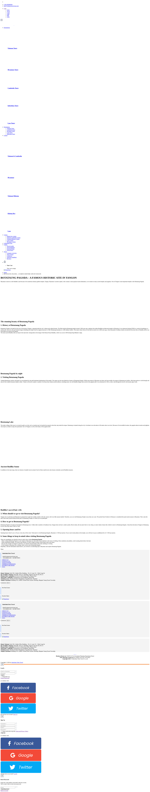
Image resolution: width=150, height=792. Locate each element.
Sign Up (15, 714)
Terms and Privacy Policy (22, 731)
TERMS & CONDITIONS (9, 564)
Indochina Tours (13, 106)
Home (5, 272)
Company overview (12, 253)
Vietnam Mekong (13, 196)
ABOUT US (5, 559)
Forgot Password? (5, 678)
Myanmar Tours (13, 70)
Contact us (9, 256)
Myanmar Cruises (11, 242)
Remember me (6, 676)
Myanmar (11, 177)
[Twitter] (18, 713)
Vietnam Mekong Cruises (13, 239)
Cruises (5, 135)
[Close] (2, 664)
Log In (15, 774)
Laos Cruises (10, 240)
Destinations (7, 27)
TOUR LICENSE (6, 562)
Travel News (10, 250)
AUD (8, 11)
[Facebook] (18, 692)
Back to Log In (4, 790)
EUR (8, 10)
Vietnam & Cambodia (15, 156)
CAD (8, 12)
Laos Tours (11, 123)
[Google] (18, 702)
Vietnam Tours (12, 48)
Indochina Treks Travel (17, 662)
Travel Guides (10, 246)
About (5, 251)
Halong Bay (11, 213)
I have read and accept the (15, 731)
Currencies (3, 583)
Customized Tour (8, 243)
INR (8, 15)
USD (5, 8)
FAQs (3, 566)
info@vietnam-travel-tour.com (11, 6)
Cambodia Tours (13, 88)
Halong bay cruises (11, 236)
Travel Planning (11, 247)
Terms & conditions (12, 257)
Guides (5, 244)
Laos (9, 231)
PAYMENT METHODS (8, 565)
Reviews (9, 258)
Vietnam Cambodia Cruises (13, 237)
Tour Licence (10, 254)
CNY (8, 17)
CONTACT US (6, 561)
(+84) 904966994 (8, 4)
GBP (8, 14)
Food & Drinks (10, 249)
